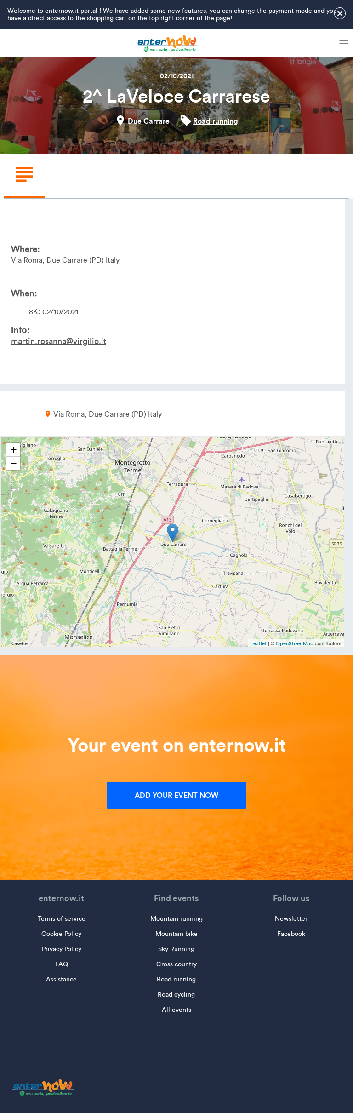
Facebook (291, 934)
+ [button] (14, 449)
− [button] (14, 463)
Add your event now (176, 795)
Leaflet (259, 643)
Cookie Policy (61, 934)
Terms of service (61, 919)
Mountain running (176, 919)
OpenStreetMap (294, 643)
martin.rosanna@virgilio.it (58, 341)
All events (176, 1010)
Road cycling (176, 994)
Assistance (61, 979)
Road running (215, 121)
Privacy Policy (61, 949)
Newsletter (291, 919)
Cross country (176, 964)
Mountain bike (176, 934)
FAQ (61, 964)
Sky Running (176, 949)
